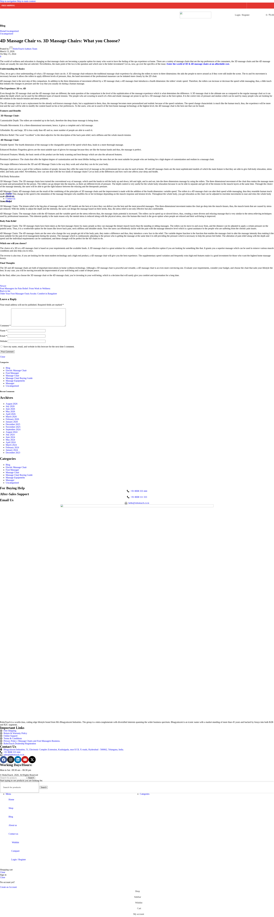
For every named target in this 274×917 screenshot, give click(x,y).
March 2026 (11, 416)
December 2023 (13, 452)
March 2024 (11, 445)
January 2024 (12, 450)
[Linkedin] (17, 759)
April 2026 (11, 414)
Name (3, 330)
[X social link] (256, 5)
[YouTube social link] (266, 5)
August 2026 (11, 404)
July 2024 (10, 434)
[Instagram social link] (261, 5)
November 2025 (13, 427)
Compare (15, 851)
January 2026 (12, 422)
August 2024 (11, 432)
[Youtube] (25, 759)
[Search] (253, 15)
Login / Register (18, 859)
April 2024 (11, 442)
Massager (10, 383)
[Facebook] (3, 759)
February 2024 (12, 447)
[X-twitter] (32, 759)
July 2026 (10, 406)
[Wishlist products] (258, 15)
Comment (5, 325)
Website (3, 341)
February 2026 (12, 419)
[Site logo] (195, 17)
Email (3, 336)
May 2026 (10, 411)
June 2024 (10, 437)
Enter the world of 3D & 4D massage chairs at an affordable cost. (198, 64)
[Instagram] (10, 759)
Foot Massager (12, 373)
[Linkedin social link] (271, 5)
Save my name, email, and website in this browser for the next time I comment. (38, 346)
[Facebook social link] (250, 5)
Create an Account (8, 887)
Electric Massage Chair (16, 370)
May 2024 (10, 440)
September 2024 (13, 429)
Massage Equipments (15, 381)
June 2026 (10, 409)
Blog (8, 368)
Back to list (5, 291)
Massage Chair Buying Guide (19, 378)
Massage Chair (12, 375)
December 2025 (13, 424)
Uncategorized (12, 386)
